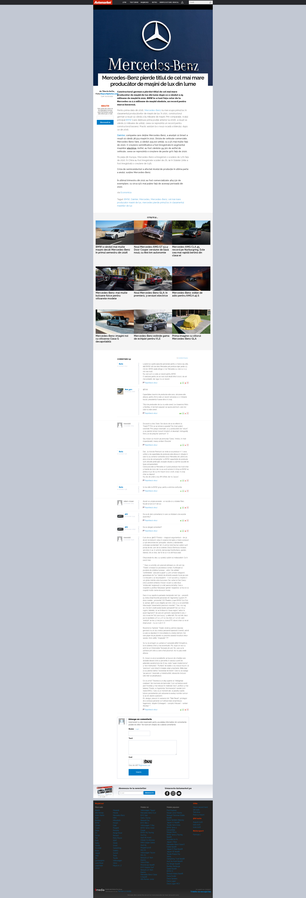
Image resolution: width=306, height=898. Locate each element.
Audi (96, 818)
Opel (115, 825)
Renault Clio (145, 820)
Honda (97, 845)
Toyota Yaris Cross (173, 825)
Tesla (115, 855)
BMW (128, 120)
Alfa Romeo (99, 813)
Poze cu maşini (198, 815)
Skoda (115, 843)
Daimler (121, 135)
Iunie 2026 (197, 827)
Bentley (98, 820)
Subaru (115, 850)
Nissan (115, 823)
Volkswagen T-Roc (147, 825)
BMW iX (170, 871)
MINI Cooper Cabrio (148, 843)
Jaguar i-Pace (172, 842)
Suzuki (115, 853)
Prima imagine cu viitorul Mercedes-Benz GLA (186, 337)
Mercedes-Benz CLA (148, 813)
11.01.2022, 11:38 (123, 489)
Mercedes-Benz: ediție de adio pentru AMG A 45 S (187, 294)
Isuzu (97, 850)
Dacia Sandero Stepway (175, 820)
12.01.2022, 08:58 (130, 529)
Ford (96, 840)
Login (182, 2)
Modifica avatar (121, 721)
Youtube (179, 793)
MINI (114, 818)
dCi (126, 514)
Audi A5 (143, 845)
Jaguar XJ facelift (173, 822)
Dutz (121, 364)
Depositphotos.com (109, 94)
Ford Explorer (172, 810)
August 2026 (198, 822)
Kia (96, 858)
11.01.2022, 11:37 (123, 454)
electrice (131, 148)
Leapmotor (99, 866)
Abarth (97, 810)
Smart (115, 845)
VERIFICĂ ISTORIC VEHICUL (169, 2)
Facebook (167, 793)
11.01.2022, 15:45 (130, 516)
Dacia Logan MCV (173, 884)
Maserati (116, 810)
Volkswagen (117, 861)
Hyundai (98, 848)
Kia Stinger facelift (173, 864)
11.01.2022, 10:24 (129, 426)
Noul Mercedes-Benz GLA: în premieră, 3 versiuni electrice (151, 294)
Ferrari (97, 835)
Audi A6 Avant (146, 838)
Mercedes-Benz (153, 110)
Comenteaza (183, 358)
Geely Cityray (146, 818)
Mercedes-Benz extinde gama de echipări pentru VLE (151, 337)
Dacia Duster (171, 876)
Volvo (115, 863)
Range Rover (117, 833)
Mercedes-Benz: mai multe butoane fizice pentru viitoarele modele (111, 295)
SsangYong (117, 848)
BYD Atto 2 (145, 823)
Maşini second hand (200, 807)
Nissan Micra (171, 832)
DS (96, 833)
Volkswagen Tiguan (148, 810)
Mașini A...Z (117, 866)
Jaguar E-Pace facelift (175, 849)
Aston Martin (99, 815)
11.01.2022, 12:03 (129, 503)
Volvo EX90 (145, 862)
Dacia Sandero (172, 879)
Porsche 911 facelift (147, 865)
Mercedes (144, 199)
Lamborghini (99, 861)
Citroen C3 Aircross (148, 840)
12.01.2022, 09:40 (129, 540)
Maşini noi (99, 803)
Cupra (97, 828)
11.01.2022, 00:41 (123, 366)
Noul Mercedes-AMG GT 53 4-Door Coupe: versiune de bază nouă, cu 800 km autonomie (151, 249)
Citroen (97, 825)
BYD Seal (144, 815)
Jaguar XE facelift (173, 852)
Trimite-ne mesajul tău (201, 892)
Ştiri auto (196, 810)
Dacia (97, 830)
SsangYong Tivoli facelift (176, 859)
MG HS (143, 850)
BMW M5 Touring (147, 833)
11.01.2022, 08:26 (130, 391)
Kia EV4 (143, 835)
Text (131, 738)
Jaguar (97, 853)
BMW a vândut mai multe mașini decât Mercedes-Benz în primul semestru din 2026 (113, 249)
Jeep (96, 855)
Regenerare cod (144, 765)
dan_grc (128, 389)
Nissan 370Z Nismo (174, 813)
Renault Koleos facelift (175, 874)
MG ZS (143, 855)
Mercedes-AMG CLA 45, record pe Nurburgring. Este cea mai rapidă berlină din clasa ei (188, 251)
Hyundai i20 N (172, 839)
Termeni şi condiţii (124, 891)
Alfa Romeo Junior (147, 879)
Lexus (97, 868)
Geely (97, 843)
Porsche (116, 830)
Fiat (96, 838)
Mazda (115, 813)
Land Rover (99, 863)
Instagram (173, 793)
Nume (131, 729)
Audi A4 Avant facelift (175, 861)
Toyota (115, 858)
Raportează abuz (151, 383)
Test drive (196, 812)
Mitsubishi (116, 820)
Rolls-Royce (117, 838)
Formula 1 (196, 835)
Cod (130, 757)
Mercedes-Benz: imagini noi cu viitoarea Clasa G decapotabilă (112, 338)
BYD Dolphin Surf (147, 867)
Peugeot (116, 828)
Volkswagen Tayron (148, 853)
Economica (125, 192)
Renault (116, 835)
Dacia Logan (171, 881)
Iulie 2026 (196, 825)
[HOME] (102, 2)
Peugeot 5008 (146, 848)
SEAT (115, 840)
